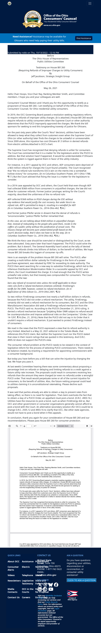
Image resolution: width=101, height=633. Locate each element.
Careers (26, 597)
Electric (26, 566)
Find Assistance (84, 38)
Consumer (13, 566)
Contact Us (14, 597)
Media (11, 588)
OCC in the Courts (27, 590)
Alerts (11, 569)
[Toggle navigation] (89, 3)
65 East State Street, (44, 562)
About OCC (13, 561)
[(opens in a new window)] (40, 585)
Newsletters (14, 580)
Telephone (27, 575)
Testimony (27, 583)
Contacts (12, 591)
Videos (11, 575)
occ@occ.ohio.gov (46, 574)
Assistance (28, 561)
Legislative (28, 580)
